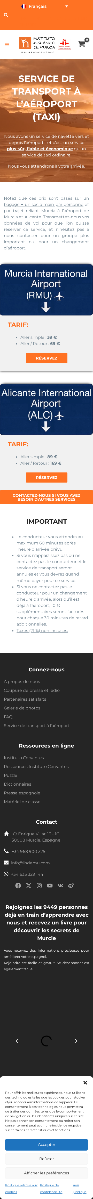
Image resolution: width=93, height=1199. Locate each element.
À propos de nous (22, 681)
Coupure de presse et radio (32, 690)
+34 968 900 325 (28, 851)
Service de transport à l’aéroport (36, 725)
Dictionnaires (17, 784)
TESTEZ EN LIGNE (37, 18)
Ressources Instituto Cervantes (36, 766)
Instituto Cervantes (24, 757)
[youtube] (50, 886)
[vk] (60, 886)
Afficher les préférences (46, 1173)
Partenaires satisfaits (25, 699)
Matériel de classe (22, 801)
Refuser (46, 1158)
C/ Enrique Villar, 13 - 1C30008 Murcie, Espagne (36, 837)
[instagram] (39, 886)
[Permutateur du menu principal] (7, 45)
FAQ (8, 716)
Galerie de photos (22, 708)
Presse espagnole (22, 793)
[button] (85, 1082)
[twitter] (29, 886)
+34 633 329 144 (27, 874)
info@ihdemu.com (30, 862)
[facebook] (18, 886)
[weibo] (71, 886)
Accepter (46, 1144)
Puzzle (10, 775)
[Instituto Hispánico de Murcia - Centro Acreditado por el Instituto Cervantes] (64, 44)
